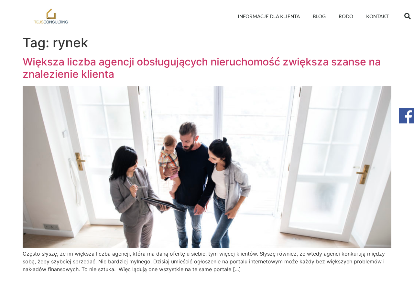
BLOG (319, 16)
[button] (407, 16)
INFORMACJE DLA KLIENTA (269, 16)
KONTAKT (377, 16)
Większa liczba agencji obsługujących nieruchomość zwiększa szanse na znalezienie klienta (202, 67)
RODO (346, 16)
